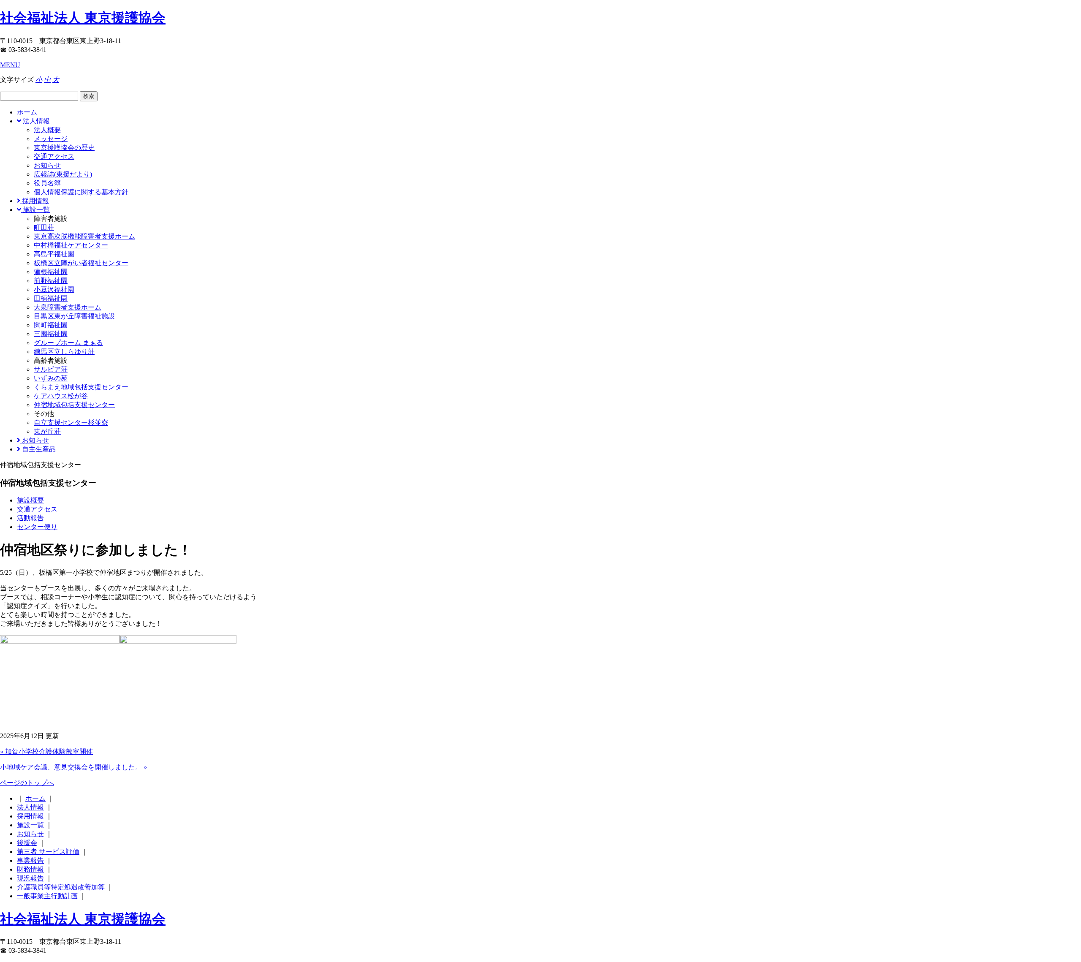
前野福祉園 (51, 280)
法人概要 (47, 129)
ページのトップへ (27, 782)
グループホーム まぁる (68, 342)
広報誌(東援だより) (63, 174)
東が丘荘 (47, 431)
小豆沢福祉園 (54, 289)
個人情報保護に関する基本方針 (81, 192)
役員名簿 (47, 183)
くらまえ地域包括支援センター (81, 387)
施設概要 (30, 500)
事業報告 (30, 860)
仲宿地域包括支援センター (74, 404)
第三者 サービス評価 (48, 851)
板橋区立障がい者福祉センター (81, 262)
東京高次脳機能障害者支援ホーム (84, 236)
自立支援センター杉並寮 (71, 422)
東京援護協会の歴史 (64, 147)
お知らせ (47, 165)
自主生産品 (38, 449)
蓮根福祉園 (51, 271)
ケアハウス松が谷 (61, 395)
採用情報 (34, 200)
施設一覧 (35, 209)
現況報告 (30, 878)
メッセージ (51, 138)
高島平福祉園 (54, 254)
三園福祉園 (51, 333)
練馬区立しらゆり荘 (64, 351)
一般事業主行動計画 (47, 895)
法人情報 (35, 121)
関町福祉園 (51, 325)
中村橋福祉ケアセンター (71, 245)
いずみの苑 (51, 378)
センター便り (37, 526)
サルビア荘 (51, 369)
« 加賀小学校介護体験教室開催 (46, 751)
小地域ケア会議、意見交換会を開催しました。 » (73, 767)
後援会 (27, 842)
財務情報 (30, 869)
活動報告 (30, 518)
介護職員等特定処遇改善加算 (61, 887)
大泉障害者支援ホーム (67, 307)
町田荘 (44, 227)
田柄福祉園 (51, 298)
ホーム (27, 112)
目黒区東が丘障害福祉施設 (74, 316)
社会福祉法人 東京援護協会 (83, 17)
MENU (10, 64)
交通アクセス (54, 156)
